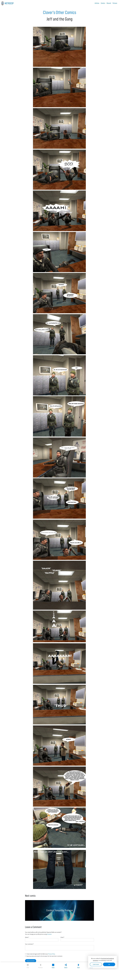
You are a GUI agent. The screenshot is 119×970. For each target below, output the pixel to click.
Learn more (96, 964)
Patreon (115, 3)
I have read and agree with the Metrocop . (41, 954)
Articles (97, 3)
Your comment (29, 944)
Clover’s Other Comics (59, 12)
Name (27, 937)
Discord (109, 3)
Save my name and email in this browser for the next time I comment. (45, 956)
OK (109, 964)
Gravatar (49, 934)
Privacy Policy (51, 954)
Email (62, 937)
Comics (103, 3)
